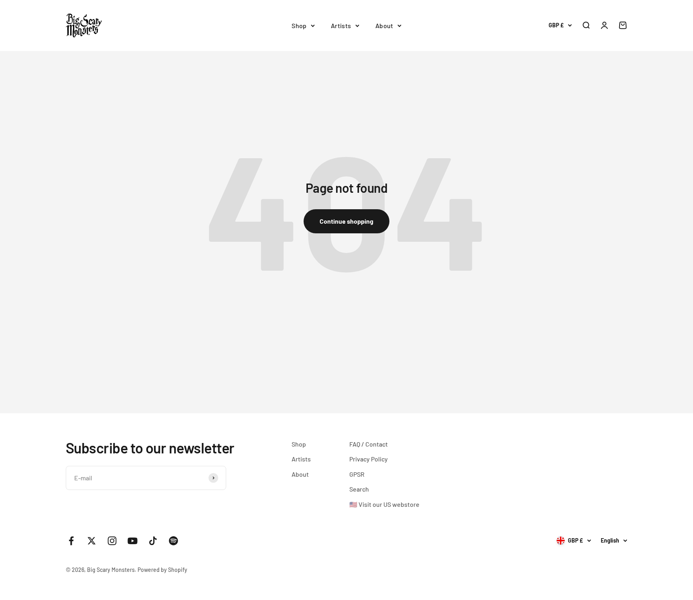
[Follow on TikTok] (153, 540)
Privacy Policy (368, 459)
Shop (299, 25)
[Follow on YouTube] (132, 540)
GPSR (357, 474)
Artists (341, 25)
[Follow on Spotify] (173, 540)
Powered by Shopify (162, 569)
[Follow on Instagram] (112, 540)
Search (359, 489)
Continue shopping (346, 221)
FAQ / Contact (368, 444)
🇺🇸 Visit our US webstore (384, 504)
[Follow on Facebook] (71, 540)
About (384, 25)
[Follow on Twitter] (91, 540)
